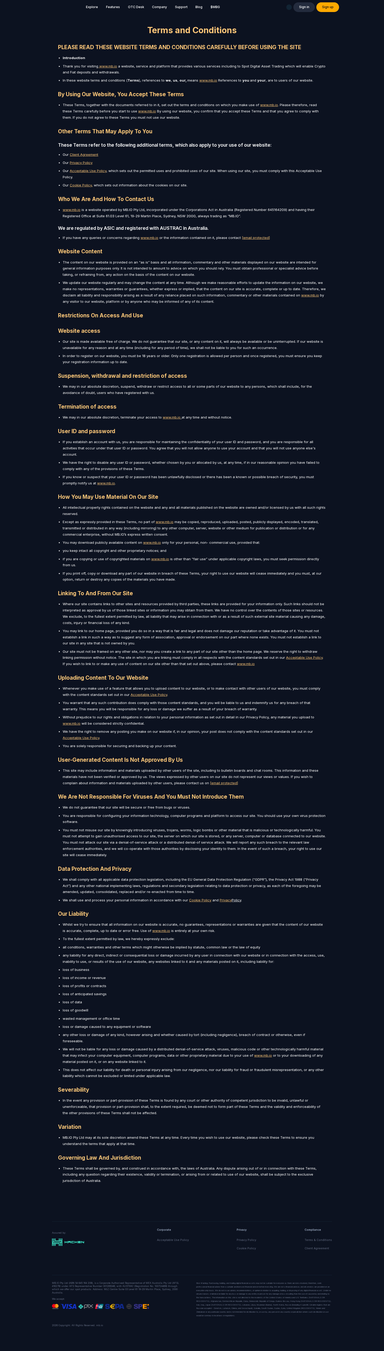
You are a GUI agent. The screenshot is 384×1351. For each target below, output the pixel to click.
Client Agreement (317, 1248)
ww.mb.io (73, 723)
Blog (198, 7)
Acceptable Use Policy (88, 171)
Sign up (328, 7)
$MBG (215, 7)
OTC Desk (136, 7)
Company (159, 7)
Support (181, 7)
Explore (92, 7)
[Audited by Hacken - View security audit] (68, 1242)
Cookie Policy (246, 1248)
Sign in (304, 7)
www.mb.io (108, 66)
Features (113, 7)
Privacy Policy (246, 1240)
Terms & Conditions (318, 1240)
